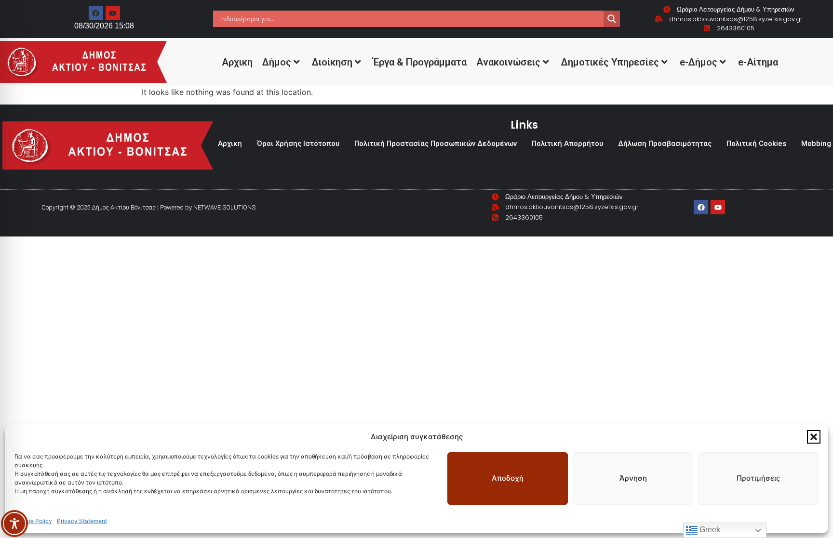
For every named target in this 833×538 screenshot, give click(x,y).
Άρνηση (633, 478)
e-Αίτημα (758, 62)
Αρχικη (237, 62)
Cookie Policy (33, 521)
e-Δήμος (698, 62)
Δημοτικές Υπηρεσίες (610, 62)
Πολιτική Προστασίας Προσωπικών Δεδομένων (435, 143)
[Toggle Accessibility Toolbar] (14, 523)
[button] (814, 437)
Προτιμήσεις (758, 478)
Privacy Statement (82, 521)
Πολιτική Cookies (756, 143)
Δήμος (276, 62)
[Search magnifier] (612, 19)
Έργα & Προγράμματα (420, 62)
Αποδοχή (508, 478)
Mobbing (816, 143)
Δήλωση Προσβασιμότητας (665, 143)
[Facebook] (96, 13)
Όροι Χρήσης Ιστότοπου (298, 143)
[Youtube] (113, 13)
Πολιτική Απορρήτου (567, 143)
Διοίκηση (332, 62)
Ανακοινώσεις (508, 62)
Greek (709, 529)
